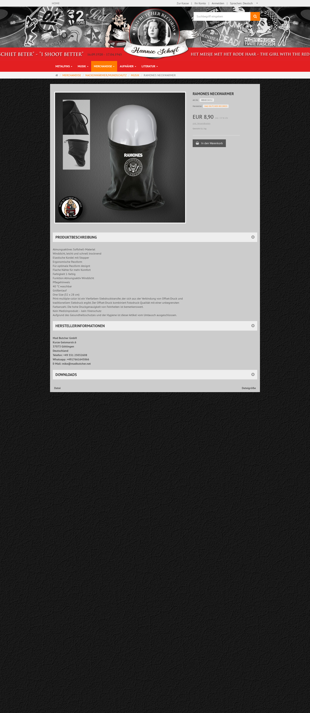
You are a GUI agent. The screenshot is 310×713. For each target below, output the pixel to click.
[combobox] (244, 3)
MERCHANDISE (103, 66)
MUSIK (82, 66)
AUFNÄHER (127, 66)
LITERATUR (149, 66)
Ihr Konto (200, 3)
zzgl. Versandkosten (201, 123)
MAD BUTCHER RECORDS (215, 106)
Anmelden (218, 3)
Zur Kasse (183, 3)
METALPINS (63, 66)
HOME (56, 3)
